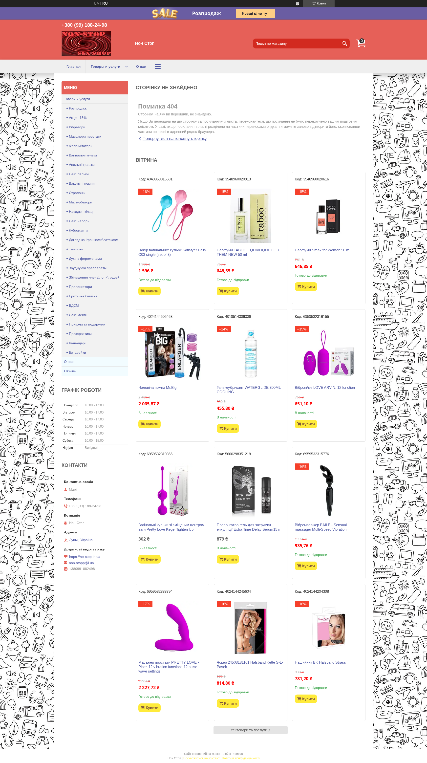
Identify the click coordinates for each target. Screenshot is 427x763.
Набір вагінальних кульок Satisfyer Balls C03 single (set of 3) (172, 252)
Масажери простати (85, 136)
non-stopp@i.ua (81, 563)
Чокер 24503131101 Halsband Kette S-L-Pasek (250, 664)
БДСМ (74, 305)
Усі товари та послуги (249, 730)
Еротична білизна (83, 296)
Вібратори (77, 127)
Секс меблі (77, 315)
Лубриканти (78, 230)
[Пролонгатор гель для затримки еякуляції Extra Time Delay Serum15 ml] (251, 490)
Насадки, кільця (81, 212)
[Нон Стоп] (86, 43)
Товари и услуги (77, 99)
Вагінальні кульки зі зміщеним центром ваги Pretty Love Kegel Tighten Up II (171, 527)
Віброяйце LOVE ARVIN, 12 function (325, 387)
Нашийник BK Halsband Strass (320, 662)
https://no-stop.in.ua (84, 557)
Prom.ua (237, 754)
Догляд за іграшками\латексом (93, 240)
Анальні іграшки (82, 165)
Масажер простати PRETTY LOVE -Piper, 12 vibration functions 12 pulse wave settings (168, 666)
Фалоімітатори (80, 146)
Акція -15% (77, 118)
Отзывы (70, 371)
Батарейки (77, 352)
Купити (152, 291)
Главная (73, 66)
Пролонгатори (80, 287)
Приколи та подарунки (87, 324)
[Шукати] (345, 43)
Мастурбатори (80, 202)
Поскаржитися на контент (201, 758)
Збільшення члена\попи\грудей (94, 277)
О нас (141, 66)
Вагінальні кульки (83, 155)
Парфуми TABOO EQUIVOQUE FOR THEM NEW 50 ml (248, 252)
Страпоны (77, 193)
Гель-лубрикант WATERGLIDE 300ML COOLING (248, 389)
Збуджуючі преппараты (88, 268)
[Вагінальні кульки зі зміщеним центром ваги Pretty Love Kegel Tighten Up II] (172, 490)
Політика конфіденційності (241, 758)
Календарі (77, 343)
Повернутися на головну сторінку (175, 138)
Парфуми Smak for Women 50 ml (322, 250)
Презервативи (80, 334)
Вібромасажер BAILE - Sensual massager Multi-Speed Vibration (321, 527)
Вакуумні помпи (82, 183)
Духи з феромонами (85, 259)
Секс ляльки (79, 174)
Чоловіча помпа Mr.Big (157, 387)
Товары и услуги (105, 66)
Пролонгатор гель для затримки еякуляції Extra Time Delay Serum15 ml (249, 527)
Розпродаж (77, 108)
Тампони (76, 249)
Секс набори (79, 221)
